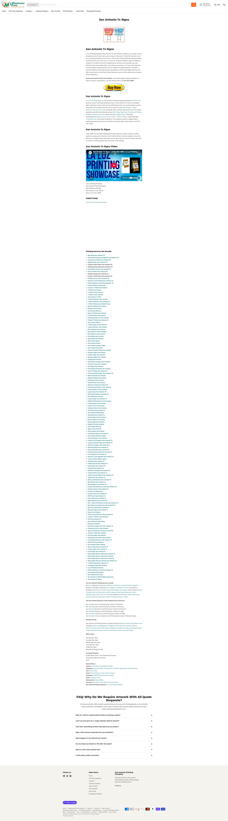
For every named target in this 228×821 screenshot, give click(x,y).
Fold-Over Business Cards (100, 592)
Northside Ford (133, 668)
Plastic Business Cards (128, 592)
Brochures (110, 585)
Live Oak (119, 628)
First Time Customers (16, 11)
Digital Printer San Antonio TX (98, 262)
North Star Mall (98, 668)
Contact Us (97, 808)
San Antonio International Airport (102, 666)
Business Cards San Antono (70, 810)
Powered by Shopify (68, 816)
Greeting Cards (115, 592)
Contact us (118, 785)
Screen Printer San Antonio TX (98, 272)
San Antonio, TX (135, 101)
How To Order (55, 11)
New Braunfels (112, 630)
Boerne (120, 630)
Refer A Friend (105, 808)
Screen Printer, (111, 117)
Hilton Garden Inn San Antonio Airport (102, 673)
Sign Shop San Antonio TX (96, 255)
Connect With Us (85, 812)
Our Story (94, 812)
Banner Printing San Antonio (97, 306)
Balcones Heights (108, 626)
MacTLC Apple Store (120, 668)
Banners (88, 585)
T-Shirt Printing (121, 117)
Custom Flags (105, 590)
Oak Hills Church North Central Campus (105, 682)
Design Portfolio (103, 812)
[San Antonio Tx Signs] (114, 87)
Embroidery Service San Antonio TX (99, 269)
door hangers (127, 107)
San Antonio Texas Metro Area (132, 623)
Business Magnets (132, 585)
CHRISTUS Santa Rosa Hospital (103, 675)
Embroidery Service (99, 117)
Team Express (108, 668)
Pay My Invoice (71, 812)
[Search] (193, 5)
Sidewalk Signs (91, 595)
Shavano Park (102, 630)
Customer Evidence (42, 11)
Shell (95, 671)
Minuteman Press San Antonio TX (76, 808)
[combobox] (115, 5)
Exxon (91, 671)
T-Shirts (125, 597)
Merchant (92, 609)
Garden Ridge (128, 630)
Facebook (92, 611)
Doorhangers (115, 590)
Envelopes (124, 590)
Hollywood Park (92, 630)
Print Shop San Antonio (85, 810)
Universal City (96, 628)
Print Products (68, 11)
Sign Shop (124, 112)
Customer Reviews (95, 616)
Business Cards (120, 585)
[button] (217, 5)
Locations (29, 11)
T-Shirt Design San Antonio (97, 315)
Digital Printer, (121, 114)
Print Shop (116, 112)
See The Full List (102, 595)
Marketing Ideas (97, 810)
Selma (134, 626)
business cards (101, 110)
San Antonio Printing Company (111, 810)
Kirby (140, 628)
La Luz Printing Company (115, 685)
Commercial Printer (98, 114)
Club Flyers (96, 590)
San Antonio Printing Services (112, 597)
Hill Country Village (108, 628)
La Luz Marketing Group (93, 101)
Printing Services (91, 119)
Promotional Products (94, 11)
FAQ (78, 812)
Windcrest (134, 628)
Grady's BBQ (99, 680)
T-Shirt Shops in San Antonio (97, 325)
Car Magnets (111, 588)
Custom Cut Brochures (95, 491)
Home (4, 11)
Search (64, 808)
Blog (64, 812)
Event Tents (80, 11)
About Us (89, 808)
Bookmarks (102, 585)
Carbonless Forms (123, 588)
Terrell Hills (127, 626)
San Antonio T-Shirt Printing (97, 332)
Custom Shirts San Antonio (96, 285)
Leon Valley (126, 628)
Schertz (88, 628)
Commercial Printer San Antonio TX (99, 260)
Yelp (90, 604)
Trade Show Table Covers (128, 595)
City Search (92, 614)
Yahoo (91, 607)
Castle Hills (118, 626)
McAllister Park (95, 678)
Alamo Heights (97, 626)
